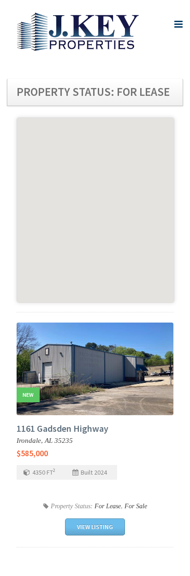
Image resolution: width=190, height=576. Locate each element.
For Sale (136, 506)
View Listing (95, 527)
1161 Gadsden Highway (62, 428)
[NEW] (95, 368)
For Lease (108, 506)
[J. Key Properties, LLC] (78, 32)
